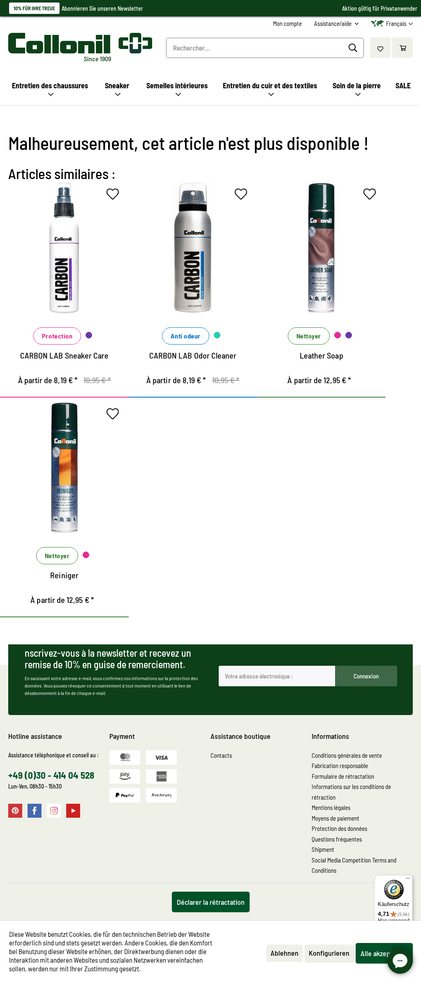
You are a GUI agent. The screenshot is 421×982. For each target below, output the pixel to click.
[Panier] (402, 47)
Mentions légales (331, 807)
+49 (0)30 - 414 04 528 (51, 775)
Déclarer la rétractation (211, 901)
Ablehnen (284, 952)
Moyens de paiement (335, 818)
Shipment (323, 849)
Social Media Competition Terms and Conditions (354, 865)
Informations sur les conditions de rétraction (351, 792)
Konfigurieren (329, 952)
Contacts (221, 755)
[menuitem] (287, 23)
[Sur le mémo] (115, 196)
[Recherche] (354, 48)
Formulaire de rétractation (343, 776)
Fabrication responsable (340, 765)
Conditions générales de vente (347, 755)
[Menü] (408, 880)
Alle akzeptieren (384, 953)
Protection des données (339, 828)
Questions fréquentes (337, 839)
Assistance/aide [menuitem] (333, 23)
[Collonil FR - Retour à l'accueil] (79, 43)
